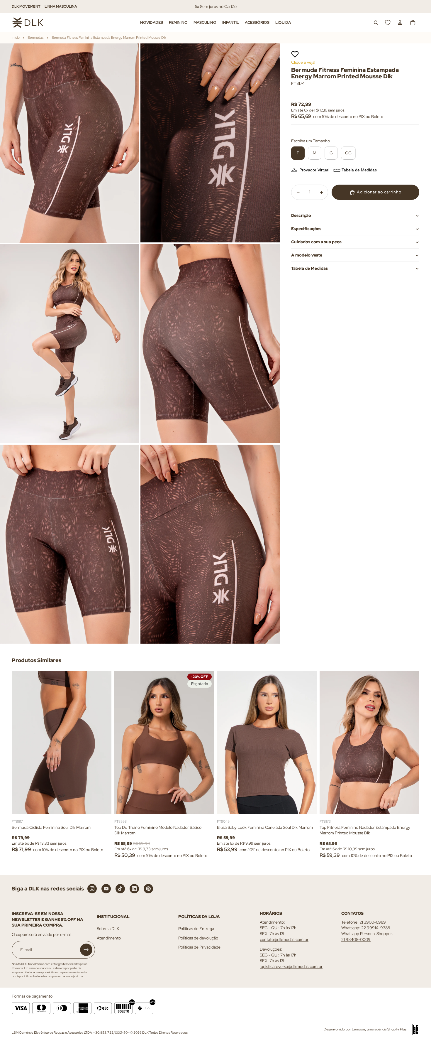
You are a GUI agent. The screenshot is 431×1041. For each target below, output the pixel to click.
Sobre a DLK (108, 929)
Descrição (301, 215)
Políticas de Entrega (196, 929)
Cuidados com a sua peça (316, 241)
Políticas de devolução (198, 938)
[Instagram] (92, 888)
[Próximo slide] (102, 742)
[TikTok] (120, 888)
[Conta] (399, 22)
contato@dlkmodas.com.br (284, 939)
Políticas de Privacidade (199, 947)
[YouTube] (106, 888)
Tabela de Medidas (359, 170)
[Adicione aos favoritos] (295, 54)
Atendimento (109, 938)
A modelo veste (306, 255)
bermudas (35, 37)
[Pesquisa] (375, 22)
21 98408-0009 (356, 939)
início (16, 37)
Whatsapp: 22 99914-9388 (365, 928)
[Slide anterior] (20, 742)
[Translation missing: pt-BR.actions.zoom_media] (69, 142)
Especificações (306, 228)
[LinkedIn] (134, 888)
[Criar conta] (86, 950)
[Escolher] (102, 804)
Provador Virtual (314, 170)
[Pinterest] (148, 888)
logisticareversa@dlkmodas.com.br (291, 966)
